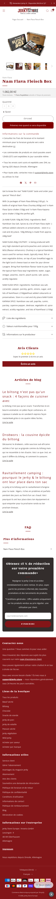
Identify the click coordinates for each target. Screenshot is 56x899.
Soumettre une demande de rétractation (20, 783)
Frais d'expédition (21, 95)
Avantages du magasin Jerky (15, 769)
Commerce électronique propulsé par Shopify (28, 892)
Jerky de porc (8, 720)
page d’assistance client (31, 659)
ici (14, 146)
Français (26, 874)
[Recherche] (47, 10)
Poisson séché (8, 729)
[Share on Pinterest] (30, 182)
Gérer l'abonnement (11, 765)
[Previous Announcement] (4, 3)
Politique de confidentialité (14, 792)
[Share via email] (35, 182)
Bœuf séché (7, 702)
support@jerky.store (44, 172)
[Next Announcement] (51, 3)
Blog (4, 810)
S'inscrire (28, 624)
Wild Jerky (6, 738)
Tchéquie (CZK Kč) (27, 870)
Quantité (7, 102)
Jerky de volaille (9, 724)
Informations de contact (13, 801)
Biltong (5, 706)
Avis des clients (9, 778)
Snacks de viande (10, 715)
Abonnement (8, 774)
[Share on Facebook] (20, 182)
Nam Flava (7, 77)
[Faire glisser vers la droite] (51, 66)
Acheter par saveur (11, 742)
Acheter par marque (11, 747)
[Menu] (3, 10)
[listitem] (28, 3)
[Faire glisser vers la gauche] (4, 66)
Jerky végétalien (9, 733)
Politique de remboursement (15, 805)
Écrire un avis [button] (28, 363)
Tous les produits (10, 697)
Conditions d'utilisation (13, 796)
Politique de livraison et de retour (17, 787)
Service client (8, 760)
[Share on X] (25, 182)
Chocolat (6, 711)
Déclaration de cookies (12, 814)
